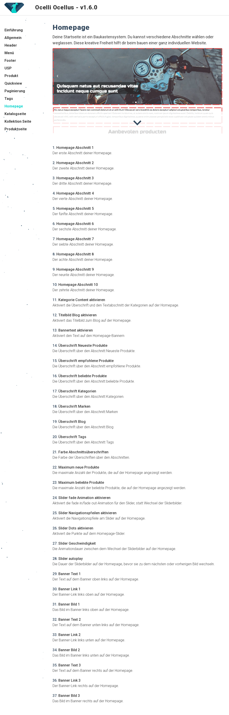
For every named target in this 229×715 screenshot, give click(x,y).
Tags (8, 98)
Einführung (13, 30)
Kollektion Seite (17, 121)
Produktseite (15, 129)
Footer (10, 60)
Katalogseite (15, 114)
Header (10, 45)
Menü (9, 53)
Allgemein (12, 38)
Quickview (13, 83)
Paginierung (14, 91)
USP (8, 68)
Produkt (11, 76)
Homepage (13, 106)
